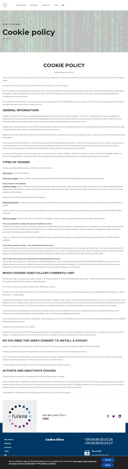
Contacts (46, 5)
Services (34, 5)
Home (5, 23)
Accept (108, 460)
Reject (107, 465)
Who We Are (21, 5)
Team (56, 5)
